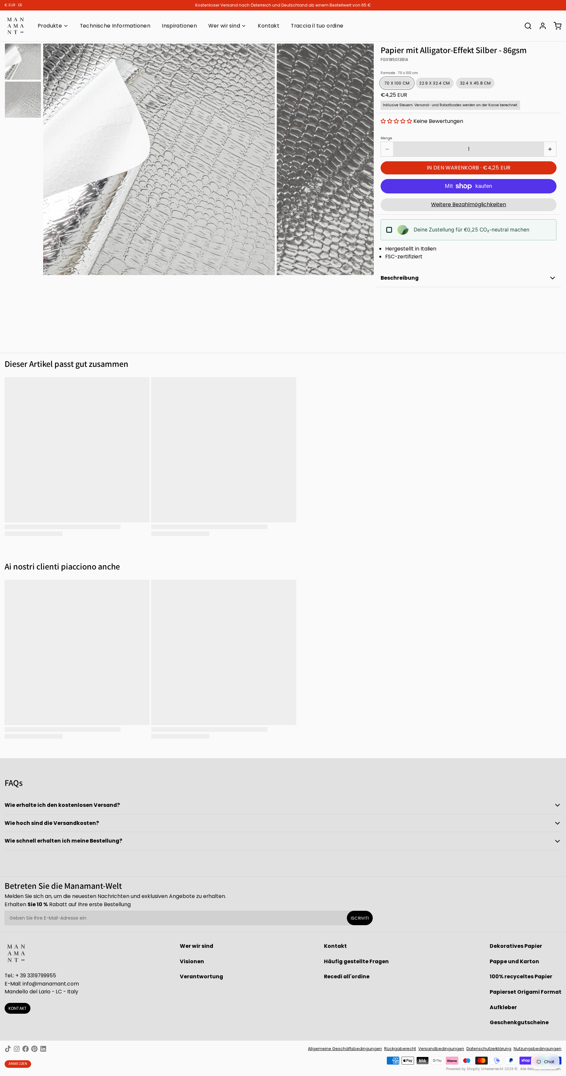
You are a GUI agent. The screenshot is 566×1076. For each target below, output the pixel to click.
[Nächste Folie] (364, 158)
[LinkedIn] (43, 1049)
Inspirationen (179, 26)
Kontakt (268, 26)
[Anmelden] (540, 26)
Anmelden (18, 1063)
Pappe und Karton (514, 961)
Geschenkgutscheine (519, 1022)
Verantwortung (201, 976)
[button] (396, 121)
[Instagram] (16, 1049)
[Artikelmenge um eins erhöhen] (550, 149)
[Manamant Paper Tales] (15, 26)
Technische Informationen (115, 26)
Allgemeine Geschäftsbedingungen (345, 1048)
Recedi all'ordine (346, 976)
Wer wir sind (224, 26)
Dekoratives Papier (516, 946)
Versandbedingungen (441, 1048)
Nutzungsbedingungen (537, 1048)
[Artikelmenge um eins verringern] (387, 149)
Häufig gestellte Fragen (356, 961)
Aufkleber (503, 1007)
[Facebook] (25, 1049)
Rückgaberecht (400, 1048)
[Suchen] (525, 26)
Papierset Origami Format (525, 992)
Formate (399, 73)
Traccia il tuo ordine (317, 26)
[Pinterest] (34, 1049)
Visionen (192, 961)
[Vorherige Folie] (52, 158)
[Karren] (555, 26)
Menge (386, 138)
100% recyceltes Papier (521, 976)
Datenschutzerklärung (488, 1048)
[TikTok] (8, 1049)
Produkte (50, 26)
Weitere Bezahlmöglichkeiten (468, 204)
